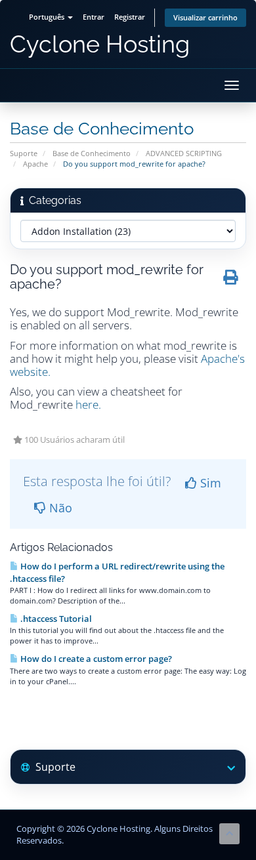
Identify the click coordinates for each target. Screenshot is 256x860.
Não (59, 508)
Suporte (23, 153)
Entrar (93, 17)
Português (47, 17)
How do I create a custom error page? (95, 659)
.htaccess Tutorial (55, 619)
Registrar (129, 17)
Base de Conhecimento (92, 153)
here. (88, 404)
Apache (35, 164)
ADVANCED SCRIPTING (184, 153)
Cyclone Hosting (100, 44)
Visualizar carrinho (205, 17)
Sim (209, 483)
